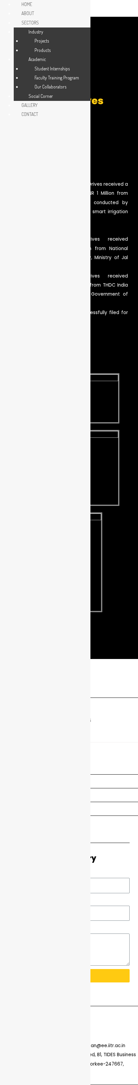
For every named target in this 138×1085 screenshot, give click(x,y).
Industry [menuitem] (35, 32)
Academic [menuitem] (37, 59)
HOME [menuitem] (26, 4)
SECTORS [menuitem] (30, 22)
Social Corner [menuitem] (40, 96)
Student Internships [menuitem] (52, 68)
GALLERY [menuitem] (29, 105)
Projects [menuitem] (41, 41)
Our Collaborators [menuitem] (50, 86)
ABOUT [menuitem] (27, 13)
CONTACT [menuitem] (29, 114)
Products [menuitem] (42, 50)
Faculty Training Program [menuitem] (56, 77)
